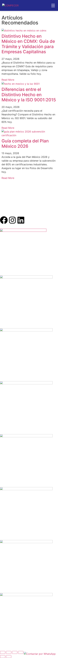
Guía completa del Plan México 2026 (25, 143)
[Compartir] (14, 652)
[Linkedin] (21, 220)
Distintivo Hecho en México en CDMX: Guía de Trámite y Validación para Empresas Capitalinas (28, 43)
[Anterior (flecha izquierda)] (2, 656)
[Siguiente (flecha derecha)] (8, 656)
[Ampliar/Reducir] (2, 652)
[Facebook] (4, 220)
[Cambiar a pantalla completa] (8, 652)
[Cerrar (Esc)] (20, 652)
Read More (8, 79)
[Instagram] (12, 220)
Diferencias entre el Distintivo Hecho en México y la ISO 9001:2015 (29, 94)
